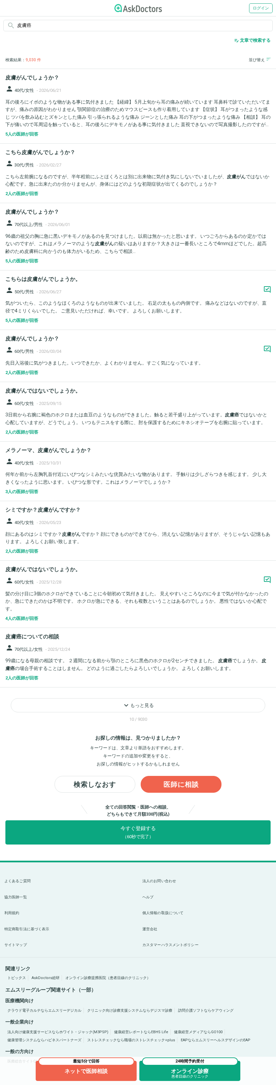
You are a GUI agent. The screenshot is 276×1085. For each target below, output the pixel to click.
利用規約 (11, 913)
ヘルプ (147, 897)
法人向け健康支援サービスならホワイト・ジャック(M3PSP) (57, 1032)
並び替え (257, 60)
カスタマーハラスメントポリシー (170, 945)
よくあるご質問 (17, 881)
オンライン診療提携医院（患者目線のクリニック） (107, 978)
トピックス (16, 978)
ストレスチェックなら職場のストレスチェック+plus (131, 1040)
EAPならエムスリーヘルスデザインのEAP (215, 1040)
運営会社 (149, 929)
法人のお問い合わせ (159, 881)
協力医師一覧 (15, 897)
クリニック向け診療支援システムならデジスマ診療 (129, 1010)
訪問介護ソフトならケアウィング (206, 1010)
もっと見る (138, 705)
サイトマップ (15, 945)
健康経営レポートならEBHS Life (141, 1032)
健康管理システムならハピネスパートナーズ (44, 1040)
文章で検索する (252, 40)
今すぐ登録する (138, 832)
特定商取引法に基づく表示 (26, 929)
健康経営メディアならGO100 (198, 1032)
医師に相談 (181, 784)
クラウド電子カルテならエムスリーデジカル (44, 1010)
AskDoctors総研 (46, 978)
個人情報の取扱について (162, 913)
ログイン (261, 8)
